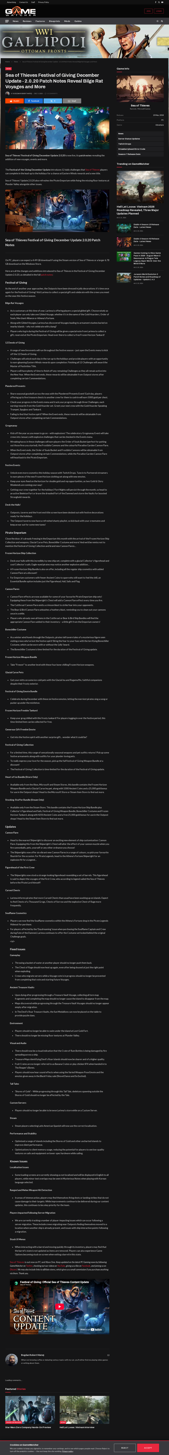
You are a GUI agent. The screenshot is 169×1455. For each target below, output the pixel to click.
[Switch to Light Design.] (157, 21)
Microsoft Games (144, 109)
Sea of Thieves (92, 169)
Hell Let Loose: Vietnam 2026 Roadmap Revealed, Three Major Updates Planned (138, 210)
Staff (33, 2)
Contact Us (23, 2)
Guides (78, 21)
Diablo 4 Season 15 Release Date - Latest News (146, 226)
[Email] (108, 1355)
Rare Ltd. (133, 109)
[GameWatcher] (20, 11)
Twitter (29, 1266)
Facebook (86, 1266)
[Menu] (7, 21)
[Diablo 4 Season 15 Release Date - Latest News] (124, 228)
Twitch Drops (124, 144)
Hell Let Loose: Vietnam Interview (77, 1427)
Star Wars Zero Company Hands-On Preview (28, 1427)
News (16, 21)
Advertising (11, 2)
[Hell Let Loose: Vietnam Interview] (84, 1410)
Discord (13, 1269)
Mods (67, 21)
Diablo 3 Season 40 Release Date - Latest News (146, 240)
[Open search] (162, 21)
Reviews (27, 21)
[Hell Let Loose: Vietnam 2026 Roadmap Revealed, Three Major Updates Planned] (140, 187)
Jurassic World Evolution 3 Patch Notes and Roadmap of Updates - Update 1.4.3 (147, 277)
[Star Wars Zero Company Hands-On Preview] (30, 1410)
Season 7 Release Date (129, 154)
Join (148, 11)
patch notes (47, 274)
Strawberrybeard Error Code (131, 149)
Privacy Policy (43, 2)
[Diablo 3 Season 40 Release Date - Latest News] (124, 242)
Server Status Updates (129, 139)
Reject (124, 1448)
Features (40, 21)
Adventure (160, 125)
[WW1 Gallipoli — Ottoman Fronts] (84, 41)
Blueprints (54, 21)
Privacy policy (67, 1451)
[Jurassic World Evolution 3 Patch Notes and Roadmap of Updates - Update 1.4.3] (124, 278)
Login (158, 11)
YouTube (61, 1266)
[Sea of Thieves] (140, 89)
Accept (148, 1448)
